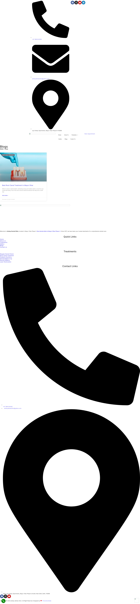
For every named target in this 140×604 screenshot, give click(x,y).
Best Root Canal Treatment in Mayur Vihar (17, 185)
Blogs (66, 139)
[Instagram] (76, 2)
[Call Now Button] (3, 601)
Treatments (74, 135)
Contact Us (72, 139)
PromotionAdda (47, 601)
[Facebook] (72, 2)
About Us (66, 135)
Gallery (60, 139)
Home (59, 135)
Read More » (5, 195)
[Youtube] (80, 2)
